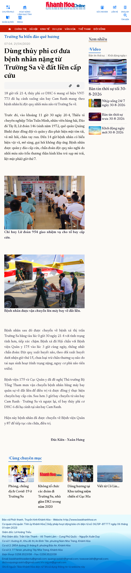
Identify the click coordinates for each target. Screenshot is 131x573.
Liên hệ (114, 12)
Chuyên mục (8, 12)
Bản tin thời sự (97, 55)
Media (20, 22)
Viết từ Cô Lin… (108, 486)
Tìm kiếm (125, 19)
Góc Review (102, 12)
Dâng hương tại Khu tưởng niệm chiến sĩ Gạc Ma (79, 491)
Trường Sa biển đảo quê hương (31, 37)
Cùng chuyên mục (26, 458)
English (125, 12)
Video (95, 49)
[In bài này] (77, 85)
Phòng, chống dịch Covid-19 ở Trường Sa (20, 491)
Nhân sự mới (8, 22)
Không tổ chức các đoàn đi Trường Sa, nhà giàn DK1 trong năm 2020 (49, 497)
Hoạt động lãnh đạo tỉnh (25, 13)
